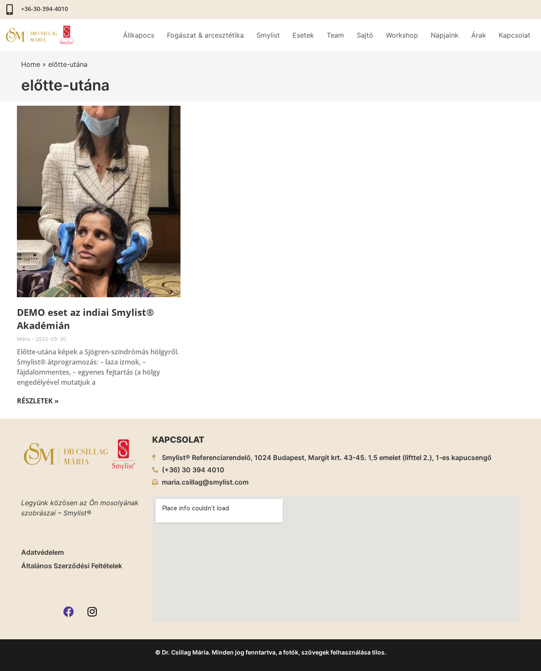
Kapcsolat (514, 35)
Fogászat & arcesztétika (205, 35)
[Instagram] (92, 611)
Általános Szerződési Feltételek (71, 565)
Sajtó (365, 35)
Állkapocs (138, 35)
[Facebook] (68, 611)
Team (335, 35)
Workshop (402, 35)
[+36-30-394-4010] (9, 9)
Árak (478, 35)
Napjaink (445, 35)
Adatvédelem (42, 552)
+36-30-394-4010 (44, 9)
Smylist (268, 35)
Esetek (303, 35)
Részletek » (38, 400)
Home (30, 64)
